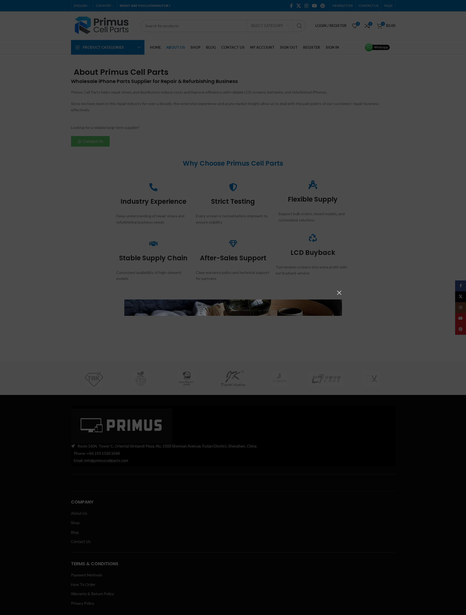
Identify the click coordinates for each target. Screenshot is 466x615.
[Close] (339, 292)
